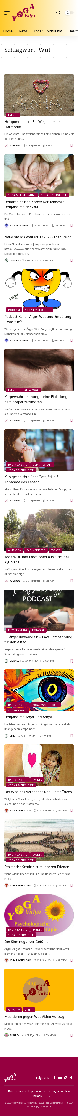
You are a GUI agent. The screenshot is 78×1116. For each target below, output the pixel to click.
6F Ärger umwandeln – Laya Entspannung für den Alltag (38, 639)
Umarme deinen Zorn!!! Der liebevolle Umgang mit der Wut (34, 204)
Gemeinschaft (42, 464)
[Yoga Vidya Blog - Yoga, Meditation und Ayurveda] (23, 12)
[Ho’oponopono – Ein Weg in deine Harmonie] (39, 95)
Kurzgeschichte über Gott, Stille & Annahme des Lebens (31, 479)
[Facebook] (54, 1078)
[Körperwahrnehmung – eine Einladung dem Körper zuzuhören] (39, 370)
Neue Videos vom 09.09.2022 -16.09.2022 (37, 236)
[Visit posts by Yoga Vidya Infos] (6, 225)
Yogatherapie (17, 710)
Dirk (12, 735)
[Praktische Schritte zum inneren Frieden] (39, 840)
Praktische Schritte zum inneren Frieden (36, 866)
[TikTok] (71, 1078)
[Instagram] (65, 1078)
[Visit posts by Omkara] (6, 260)
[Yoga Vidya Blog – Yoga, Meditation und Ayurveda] (10, 1077)
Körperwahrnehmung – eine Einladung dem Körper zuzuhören (35, 399)
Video (29, 1009)
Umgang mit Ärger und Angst (28, 716)
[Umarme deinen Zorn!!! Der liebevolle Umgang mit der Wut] (39, 175)
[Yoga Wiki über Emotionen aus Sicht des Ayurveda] (39, 530)
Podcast (14, 310)
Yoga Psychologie (54, 195)
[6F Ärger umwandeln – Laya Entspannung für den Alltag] (39, 610)
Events (12, 114)
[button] (8, 12)
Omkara (14, 260)
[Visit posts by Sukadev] (6, 1035)
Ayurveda (14, 550)
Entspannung (17, 630)
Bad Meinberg (17, 464)
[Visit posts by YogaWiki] (6, 145)
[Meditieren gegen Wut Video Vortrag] (39, 990)
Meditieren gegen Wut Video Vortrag (34, 1016)
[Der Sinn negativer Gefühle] (39, 915)
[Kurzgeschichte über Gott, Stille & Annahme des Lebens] (39, 450)
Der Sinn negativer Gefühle (26, 941)
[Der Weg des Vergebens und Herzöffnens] (39, 765)
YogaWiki (15, 145)
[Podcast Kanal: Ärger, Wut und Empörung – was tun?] (39, 290)
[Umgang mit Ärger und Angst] (39, 690)
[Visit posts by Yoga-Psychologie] (6, 810)
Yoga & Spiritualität (22, 195)
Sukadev (14, 1009)
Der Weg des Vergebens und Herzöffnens (38, 791)
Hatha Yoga (31, 390)
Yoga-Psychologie (20, 810)
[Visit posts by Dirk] (6, 735)
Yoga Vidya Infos (19, 225)
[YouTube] (60, 1078)
